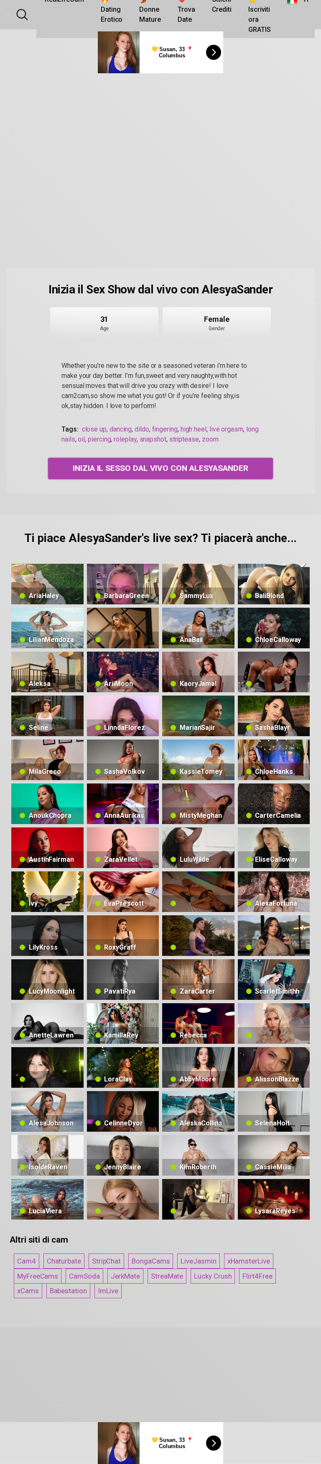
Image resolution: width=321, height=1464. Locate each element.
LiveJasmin (198, 1261)
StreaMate (167, 1276)
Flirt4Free (257, 1276)
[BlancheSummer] (274, 1023)
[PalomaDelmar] (198, 891)
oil (81, 439)
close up (94, 429)
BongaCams (151, 1261)
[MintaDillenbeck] (123, 1199)
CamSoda (84, 1276)
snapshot (153, 439)
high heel (193, 429)
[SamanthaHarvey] (198, 935)
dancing (121, 429)
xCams (28, 1291)
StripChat (106, 1261)
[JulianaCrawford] (274, 935)
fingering (165, 429)
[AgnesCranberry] (198, 1199)
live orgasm (226, 429)
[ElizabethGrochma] (47, 1067)
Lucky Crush (213, 1276)
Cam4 (26, 1261)
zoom (210, 439)
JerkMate (125, 1276)
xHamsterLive (248, 1261)
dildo (142, 429)
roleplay (125, 439)
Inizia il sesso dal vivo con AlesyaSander (160, 468)
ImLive (108, 1291)
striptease (184, 439)
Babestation (68, 1291)
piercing (99, 439)
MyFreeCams (37, 1276)
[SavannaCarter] (274, 672)
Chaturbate (64, 1261)
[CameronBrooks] (123, 628)
